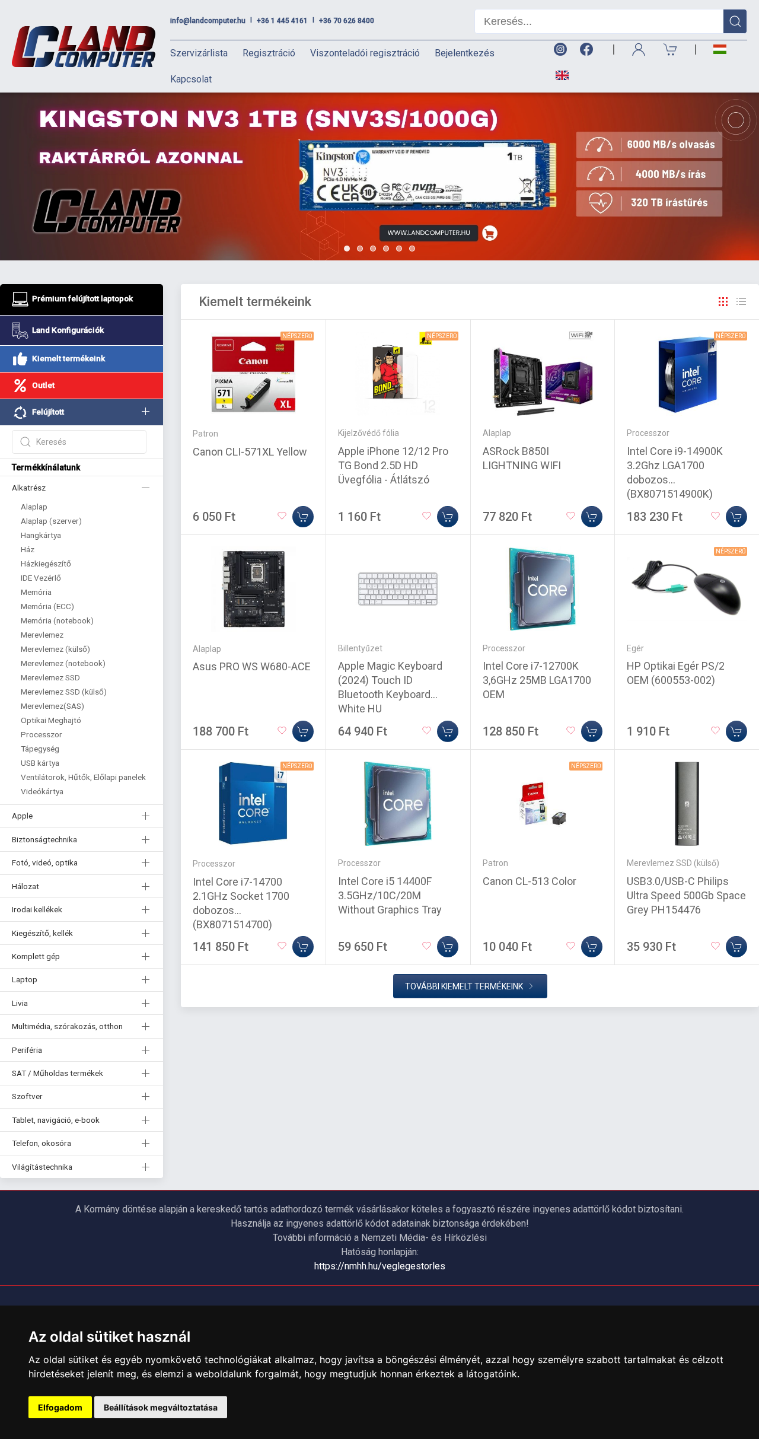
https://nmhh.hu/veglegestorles (379, 1266)
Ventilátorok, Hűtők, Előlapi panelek (83, 777)
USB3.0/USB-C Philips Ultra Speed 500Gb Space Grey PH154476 (686, 895)
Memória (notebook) (57, 620)
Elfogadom (60, 1407)
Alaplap (34, 506)
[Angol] (558, 75)
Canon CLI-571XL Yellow (250, 451)
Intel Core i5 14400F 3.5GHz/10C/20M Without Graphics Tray (390, 895)
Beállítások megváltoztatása (161, 1407)
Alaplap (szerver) (51, 521)
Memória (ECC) (47, 606)
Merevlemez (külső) (55, 649)
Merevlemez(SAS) (52, 706)
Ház (27, 549)
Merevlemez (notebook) (63, 663)
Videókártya (42, 791)
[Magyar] (719, 50)
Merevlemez (42, 634)
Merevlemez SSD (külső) (64, 691)
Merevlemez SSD (50, 677)
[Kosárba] (303, 516)
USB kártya (40, 763)
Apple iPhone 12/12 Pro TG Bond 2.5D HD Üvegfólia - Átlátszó (393, 465)
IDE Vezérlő (41, 577)
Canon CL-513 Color (529, 881)
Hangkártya (41, 535)
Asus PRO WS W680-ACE (252, 666)
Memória (36, 592)
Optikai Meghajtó (51, 720)
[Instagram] (560, 50)
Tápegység (40, 748)
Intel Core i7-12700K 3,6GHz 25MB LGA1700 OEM (537, 680)
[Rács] (723, 302)
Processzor (41, 734)
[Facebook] (589, 50)
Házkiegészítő (46, 563)
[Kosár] (671, 50)
